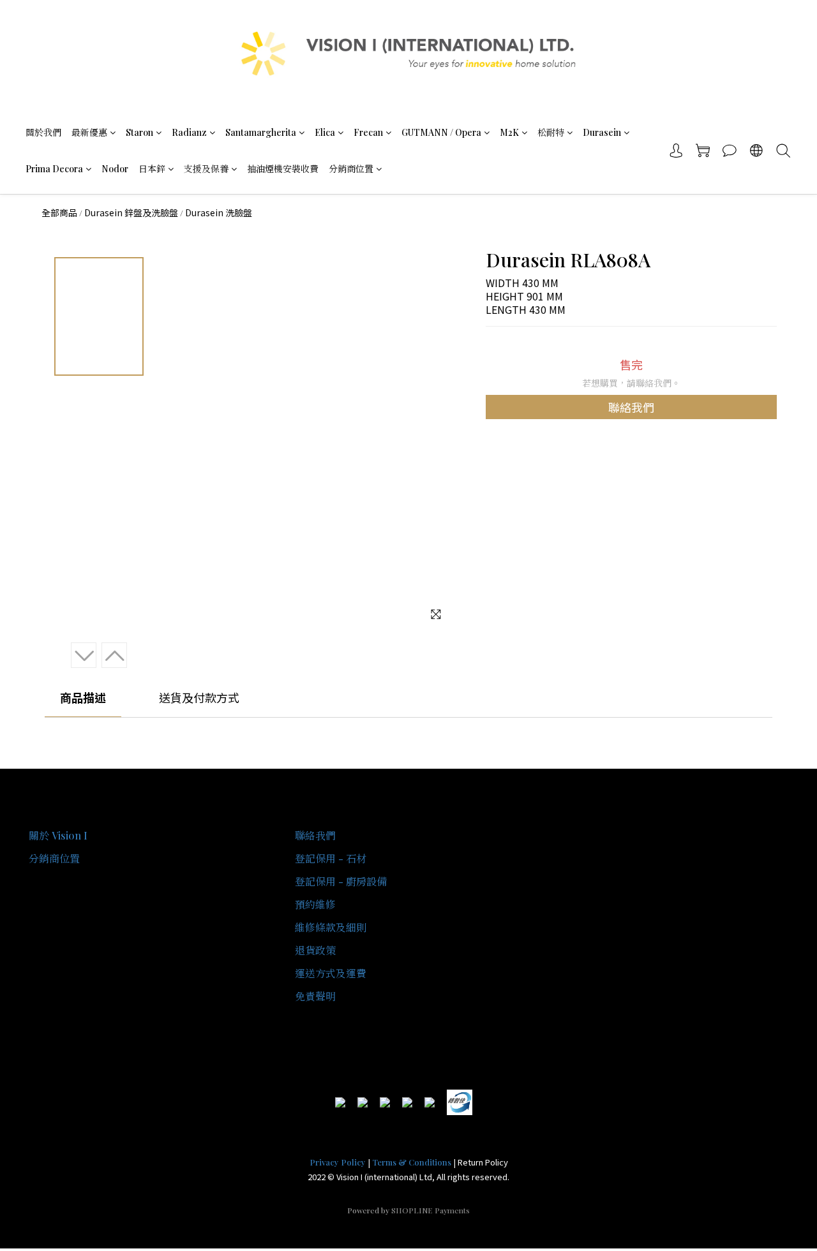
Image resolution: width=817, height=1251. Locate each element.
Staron (139, 132)
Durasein (602, 132)
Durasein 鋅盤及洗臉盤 (131, 212)
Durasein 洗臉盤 (218, 212)
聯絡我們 (631, 407)
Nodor (114, 169)
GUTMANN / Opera (441, 132)
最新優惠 (89, 132)
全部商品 (59, 212)
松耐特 (550, 132)
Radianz (189, 132)
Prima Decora (54, 169)
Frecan (368, 132)
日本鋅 (152, 169)
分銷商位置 (351, 169)
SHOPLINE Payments (430, 1210)
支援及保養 (206, 169)
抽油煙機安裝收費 (283, 169)
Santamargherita (260, 132)
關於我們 (43, 132)
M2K (509, 132)
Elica (325, 132)
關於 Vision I (58, 835)
